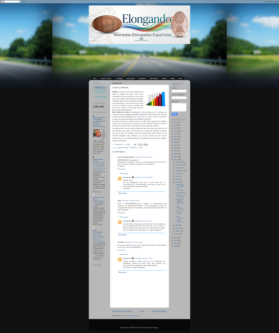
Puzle (103, 130)
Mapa (173, 78)
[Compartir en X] (143, 144)
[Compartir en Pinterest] (147, 144)
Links (180, 78)
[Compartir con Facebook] (145, 144)
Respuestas (124, 173)
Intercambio (154, 78)
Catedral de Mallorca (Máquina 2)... (179, 201)
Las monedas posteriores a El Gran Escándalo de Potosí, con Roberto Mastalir (99, 237)
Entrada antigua (159, 311)
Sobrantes (142, 78)
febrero (178, 231)
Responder (121, 169)
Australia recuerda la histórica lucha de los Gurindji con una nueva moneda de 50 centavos (99, 166)
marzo (178, 228)
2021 (176, 137)
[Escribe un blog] (141, 144)
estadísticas (133, 147)
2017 (176, 145)
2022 (176, 134)
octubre (178, 168)
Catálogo (119, 78)
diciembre (179, 162)
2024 (176, 128)
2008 (176, 246)
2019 (176, 139)
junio (177, 179)
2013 (176, 157)
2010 (176, 240)
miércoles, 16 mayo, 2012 (143, 157)
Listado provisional (99, 203)
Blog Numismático (98, 231)
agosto (178, 173)
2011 (176, 237)
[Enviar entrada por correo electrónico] (134, 144)
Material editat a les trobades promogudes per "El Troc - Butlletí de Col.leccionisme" (99, 123)
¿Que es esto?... (106, 78)
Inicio (95, 78)
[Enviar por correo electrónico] (139, 144)
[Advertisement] (139, 60)
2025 (176, 125)
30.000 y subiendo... (180, 208)
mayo (178, 182)
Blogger (155, 327)
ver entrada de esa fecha (142, 117)
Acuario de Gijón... (179, 212)
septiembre (180, 170)
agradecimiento (123, 147)
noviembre (180, 165)
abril (177, 225)
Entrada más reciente (122, 311)
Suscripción (130, 78)
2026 (176, 122)
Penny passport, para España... (179, 219)
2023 (176, 131)
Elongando (127, 177)
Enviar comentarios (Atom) (131, 316)
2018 (176, 142)
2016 (176, 148)
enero (178, 234)
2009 (176, 243)
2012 (176, 159)
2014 (176, 154)
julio (177, 176)
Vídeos (164, 78)
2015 (176, 151)
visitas (140, 147)
